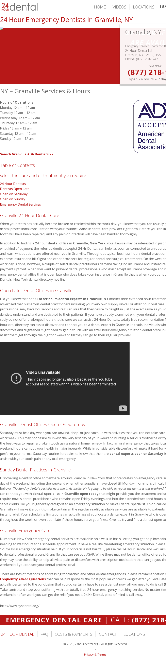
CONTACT (108, 634)
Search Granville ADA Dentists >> (26, 154)
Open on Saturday (14, 194)
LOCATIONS (143, 7)
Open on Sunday (12, 199)
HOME (100, 7)
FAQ (44, 634)
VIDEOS (119, 7)
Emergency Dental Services (20, 204)
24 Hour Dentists (13, 183)
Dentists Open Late (14, 189)
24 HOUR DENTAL (17, 634)
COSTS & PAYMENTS (73, 634)
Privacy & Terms (95, 654)
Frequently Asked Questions (23, 579)
